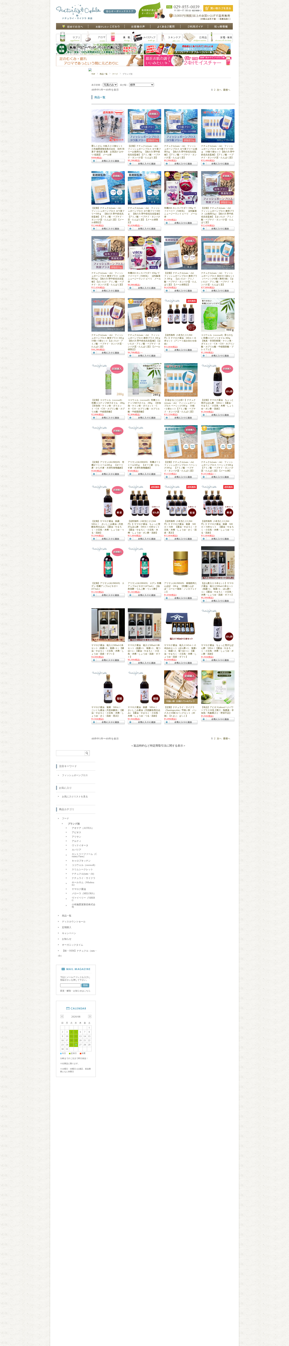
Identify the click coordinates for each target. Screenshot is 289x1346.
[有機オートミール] (144, 457)
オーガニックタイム (72, 944)
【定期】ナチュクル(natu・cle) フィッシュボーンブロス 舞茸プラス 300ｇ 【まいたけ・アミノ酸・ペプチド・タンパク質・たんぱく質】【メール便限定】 (180, 279)
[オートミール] (108, 457)
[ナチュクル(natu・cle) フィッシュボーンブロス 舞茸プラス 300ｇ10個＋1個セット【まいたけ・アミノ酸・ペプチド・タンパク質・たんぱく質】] (108, 330)
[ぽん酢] (218, 395)
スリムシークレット (82, 869)
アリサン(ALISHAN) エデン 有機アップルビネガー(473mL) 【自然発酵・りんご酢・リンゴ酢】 (144, 586)
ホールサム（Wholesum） (83, 883)
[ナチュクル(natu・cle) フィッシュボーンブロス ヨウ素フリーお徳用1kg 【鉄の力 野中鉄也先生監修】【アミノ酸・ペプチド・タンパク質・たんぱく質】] (181, 141)
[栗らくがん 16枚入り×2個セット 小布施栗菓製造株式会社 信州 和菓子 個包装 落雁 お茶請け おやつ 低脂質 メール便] (108, 141)
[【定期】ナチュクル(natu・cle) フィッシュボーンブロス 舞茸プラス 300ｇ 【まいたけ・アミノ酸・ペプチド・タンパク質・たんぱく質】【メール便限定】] (181, 268)
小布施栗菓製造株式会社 (83, 905)
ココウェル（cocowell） (84, 865)
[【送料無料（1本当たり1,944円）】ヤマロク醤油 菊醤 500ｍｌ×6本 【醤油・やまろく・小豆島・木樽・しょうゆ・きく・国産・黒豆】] (181, 516)
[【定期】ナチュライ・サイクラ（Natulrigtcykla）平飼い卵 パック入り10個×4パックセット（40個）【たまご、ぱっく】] (181, 702)
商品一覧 (104, 74)
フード (115, 74)
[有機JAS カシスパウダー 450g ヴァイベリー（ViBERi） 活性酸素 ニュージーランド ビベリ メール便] (144, 268)
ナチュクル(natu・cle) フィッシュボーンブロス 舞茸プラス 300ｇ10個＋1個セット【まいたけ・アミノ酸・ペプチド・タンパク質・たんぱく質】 (107, 341)
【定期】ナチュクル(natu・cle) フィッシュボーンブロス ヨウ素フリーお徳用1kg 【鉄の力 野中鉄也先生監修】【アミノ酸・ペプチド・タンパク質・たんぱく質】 (144, 152)
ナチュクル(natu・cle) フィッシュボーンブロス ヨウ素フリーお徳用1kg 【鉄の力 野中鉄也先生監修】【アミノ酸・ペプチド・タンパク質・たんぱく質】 (180, 152)
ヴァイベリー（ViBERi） (83, 899)
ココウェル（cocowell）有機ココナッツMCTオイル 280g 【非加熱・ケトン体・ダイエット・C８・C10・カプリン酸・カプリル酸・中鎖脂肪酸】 (144, 406)
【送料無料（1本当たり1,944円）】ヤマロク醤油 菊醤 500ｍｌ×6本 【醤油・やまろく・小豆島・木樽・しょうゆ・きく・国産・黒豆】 (180, 527)
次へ (219, 90)
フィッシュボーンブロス (75, 775)
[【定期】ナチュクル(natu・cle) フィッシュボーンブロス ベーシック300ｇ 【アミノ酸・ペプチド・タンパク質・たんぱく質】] (181, 457)
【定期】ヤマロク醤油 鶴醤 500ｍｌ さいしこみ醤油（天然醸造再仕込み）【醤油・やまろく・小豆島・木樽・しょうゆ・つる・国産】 (107, 527)
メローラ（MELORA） (84, 893)
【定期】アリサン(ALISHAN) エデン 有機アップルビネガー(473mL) (107, 586)
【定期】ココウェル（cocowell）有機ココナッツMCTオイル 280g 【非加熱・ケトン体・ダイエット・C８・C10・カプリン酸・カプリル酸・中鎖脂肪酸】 (109, 406)
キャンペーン (69, 933)
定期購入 (66, 927)
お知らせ (66, 939)
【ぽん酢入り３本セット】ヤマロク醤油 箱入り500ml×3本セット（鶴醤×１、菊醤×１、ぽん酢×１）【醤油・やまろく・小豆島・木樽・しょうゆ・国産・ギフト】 (217, 589)
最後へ (226, 90)
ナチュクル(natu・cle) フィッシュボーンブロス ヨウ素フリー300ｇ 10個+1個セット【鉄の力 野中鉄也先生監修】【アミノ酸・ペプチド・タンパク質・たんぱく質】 (218, 152)
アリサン (76, 836)
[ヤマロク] (108, 516)
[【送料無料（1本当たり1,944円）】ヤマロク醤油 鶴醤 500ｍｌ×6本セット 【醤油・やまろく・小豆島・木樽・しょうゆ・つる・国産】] (218, 516)
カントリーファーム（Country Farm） (84, 855)
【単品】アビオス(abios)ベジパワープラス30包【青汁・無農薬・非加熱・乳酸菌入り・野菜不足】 (217, 710)
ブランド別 (74, 823)
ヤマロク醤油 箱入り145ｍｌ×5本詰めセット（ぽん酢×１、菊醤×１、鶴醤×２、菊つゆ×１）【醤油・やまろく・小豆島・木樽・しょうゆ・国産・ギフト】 (180, 651)
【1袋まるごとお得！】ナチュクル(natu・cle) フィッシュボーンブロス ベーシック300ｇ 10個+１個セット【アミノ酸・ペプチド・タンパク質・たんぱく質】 (180, 406)
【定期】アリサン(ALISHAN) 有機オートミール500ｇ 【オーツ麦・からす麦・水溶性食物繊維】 (107, 465)
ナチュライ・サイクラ (83, 878)
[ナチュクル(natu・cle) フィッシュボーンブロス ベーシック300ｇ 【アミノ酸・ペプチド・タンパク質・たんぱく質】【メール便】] (218, 457)
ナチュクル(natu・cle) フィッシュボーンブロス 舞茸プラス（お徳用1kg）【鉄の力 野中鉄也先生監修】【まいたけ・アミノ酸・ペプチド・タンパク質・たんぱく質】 (107, 279)
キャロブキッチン (81, 860)
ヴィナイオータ (80, 845)
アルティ (76, 841)
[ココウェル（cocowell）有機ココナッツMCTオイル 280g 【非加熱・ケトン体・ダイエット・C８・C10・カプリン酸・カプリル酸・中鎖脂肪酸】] (144, 395)
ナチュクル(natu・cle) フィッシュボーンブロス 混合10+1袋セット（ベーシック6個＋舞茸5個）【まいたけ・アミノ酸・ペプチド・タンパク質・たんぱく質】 (218, 279)
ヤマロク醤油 (79, 889)
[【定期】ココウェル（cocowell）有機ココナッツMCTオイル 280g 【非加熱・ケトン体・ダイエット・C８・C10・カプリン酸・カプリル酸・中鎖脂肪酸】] (108, 395)
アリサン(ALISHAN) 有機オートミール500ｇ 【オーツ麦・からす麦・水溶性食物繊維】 (144, 465)
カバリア (76, 849)
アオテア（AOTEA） (83, 828)
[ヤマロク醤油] (218, 578)
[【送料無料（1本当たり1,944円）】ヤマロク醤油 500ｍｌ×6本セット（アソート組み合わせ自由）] (181, 330)
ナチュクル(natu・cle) (83, 873)
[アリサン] (144, 578)
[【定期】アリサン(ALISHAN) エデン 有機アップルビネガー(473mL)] (108, 578)
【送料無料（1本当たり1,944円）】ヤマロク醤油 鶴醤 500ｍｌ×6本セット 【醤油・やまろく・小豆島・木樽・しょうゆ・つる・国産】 (217, 527)
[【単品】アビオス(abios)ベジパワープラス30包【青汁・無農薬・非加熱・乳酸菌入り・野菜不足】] (218, 702)
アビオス (76, 832)
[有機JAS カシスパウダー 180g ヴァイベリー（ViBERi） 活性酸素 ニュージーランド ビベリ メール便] (181, 203)
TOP (93, 74)
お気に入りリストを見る (75, 796)
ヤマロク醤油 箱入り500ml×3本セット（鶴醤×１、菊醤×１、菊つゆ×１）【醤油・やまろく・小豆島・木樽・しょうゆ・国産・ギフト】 (144, 651)
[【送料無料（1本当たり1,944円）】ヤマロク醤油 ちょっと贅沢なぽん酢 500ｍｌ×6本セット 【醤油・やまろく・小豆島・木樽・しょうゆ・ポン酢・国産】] (144, 516)
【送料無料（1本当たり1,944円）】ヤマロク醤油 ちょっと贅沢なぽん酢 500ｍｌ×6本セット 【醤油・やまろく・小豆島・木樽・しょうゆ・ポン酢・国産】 (145, 527)
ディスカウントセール (74, 921)
